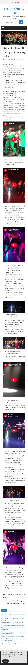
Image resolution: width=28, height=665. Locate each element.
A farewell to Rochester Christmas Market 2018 (15, 596)
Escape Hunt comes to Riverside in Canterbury (12, 636)
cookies (11, 658)
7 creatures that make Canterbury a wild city (12, 622)
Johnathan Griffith (19, 59)
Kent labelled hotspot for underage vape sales (12, 625)
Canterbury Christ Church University (11, 66)
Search (21, 22)
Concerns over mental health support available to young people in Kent (13, 602)
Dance (20, 66)
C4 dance (6, 64)
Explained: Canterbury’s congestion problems (12, 643)
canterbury (11, 64)
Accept (5, 661)
